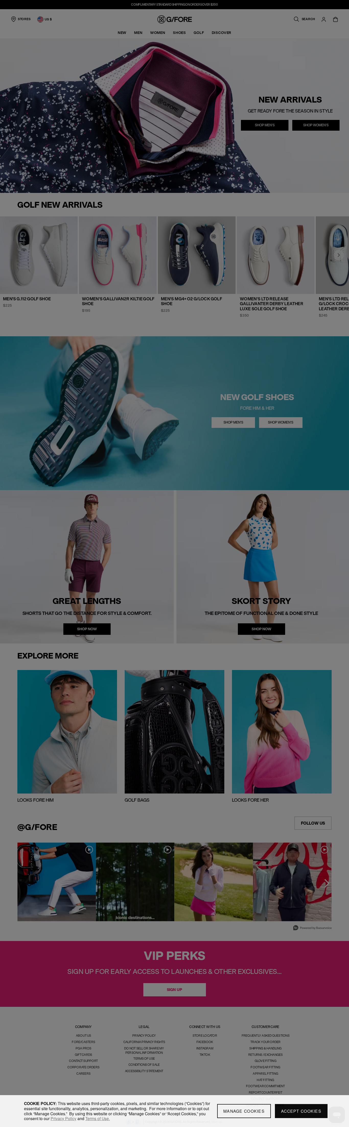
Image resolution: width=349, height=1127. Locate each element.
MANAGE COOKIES (244, 1111)
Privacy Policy (63, 1118)
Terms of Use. (97, 1118)
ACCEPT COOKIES (301, 1111)
